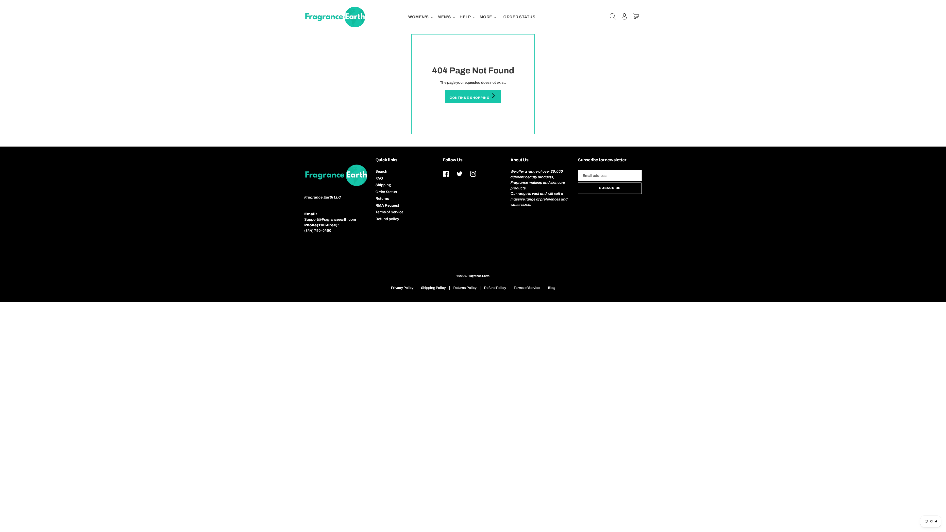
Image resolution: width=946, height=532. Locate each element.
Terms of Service (389, 212)
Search (381, 171)
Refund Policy (495, 288)
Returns (382, 198)
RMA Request (387, 205)
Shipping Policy (433, 288)
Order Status (386, 192)
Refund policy (387, 219)
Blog (551, 288)
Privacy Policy (402, 288)
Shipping (383, 185)
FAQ (379, 178)
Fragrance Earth (479, 276)
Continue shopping (470, 98)
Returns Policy (464, 288)
